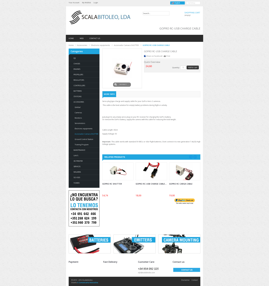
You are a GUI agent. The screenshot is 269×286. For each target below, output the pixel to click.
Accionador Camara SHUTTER (126, 45)
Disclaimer (185, 280)
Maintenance (79, 150)
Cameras (78, 112)
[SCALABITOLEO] (100, 17)
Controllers (79, 85)
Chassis (77, 63)
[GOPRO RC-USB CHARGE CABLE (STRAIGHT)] (151, 171)
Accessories (82, 45)
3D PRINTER (78, 161)
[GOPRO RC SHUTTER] (117, 171)
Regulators (79, 80)
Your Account (74, 2)
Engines (77, 69)
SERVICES (77, 166)
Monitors (78, 118)
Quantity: (176, 67)
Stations (77, 96)
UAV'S (76, 155)
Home (71, 45)
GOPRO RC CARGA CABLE (181, 183)
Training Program (82, 144)
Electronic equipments (100, 45)
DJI (75, 58)
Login (96, 2)
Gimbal (77, 107)
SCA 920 (77, 177)
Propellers (78, 74)
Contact (195, 280)
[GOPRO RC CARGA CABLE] (184, 171)
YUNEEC (77, 183)
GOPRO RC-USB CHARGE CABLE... (151, 183)
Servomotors (80, 123)
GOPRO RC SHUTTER (112, 183)
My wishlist (86, 2)
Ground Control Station (84, 139)
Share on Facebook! (155, 56)
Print (168, 56)
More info (109, 94)
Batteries (78, 91)
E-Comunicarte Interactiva (87, 282)
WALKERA (77, 172)
